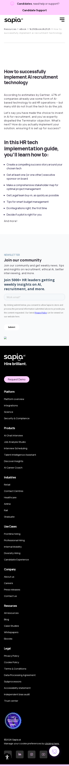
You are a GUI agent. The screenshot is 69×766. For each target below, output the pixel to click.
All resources (11, 613)
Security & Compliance (17, 418)
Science (8, 412)
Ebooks (8, 638)
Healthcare (10, 497)
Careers (8, 583)
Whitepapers (11, 632)
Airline (7, 504)
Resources (10, 29)
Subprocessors (12, 681)
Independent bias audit (17, 694)
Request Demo (17, 379)
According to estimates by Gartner (27, 95)
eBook (22, 29)
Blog (6, 619)
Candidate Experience (16, 559)
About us (9, 576)
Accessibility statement (17, 688)
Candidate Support (34, 10)
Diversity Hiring (12, 553)
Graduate (9, 516)
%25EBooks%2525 (40, 29)
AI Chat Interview (13, 435)
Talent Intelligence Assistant (20, 454)
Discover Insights (13, 461)
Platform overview (14, 399)
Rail (6, 510)
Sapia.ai (13, 20)
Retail (7, 484)
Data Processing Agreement (20, 675)
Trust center (11, 700)
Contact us (10, 596)
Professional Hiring (14, 540)
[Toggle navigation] (62, 20)
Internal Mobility (13, 546)
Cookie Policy (11, 662)
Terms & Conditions (15, 668)
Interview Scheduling (15, 448)
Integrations (11, 405)
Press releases (12, 589)
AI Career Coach (13, 467)
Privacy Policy (11, 656)
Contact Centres (13, 491)
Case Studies (11, 626)
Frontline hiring (12, 534)
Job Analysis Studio (15, 442)
